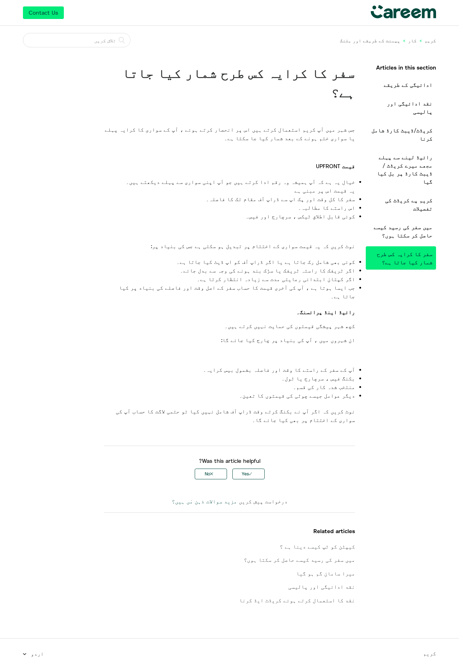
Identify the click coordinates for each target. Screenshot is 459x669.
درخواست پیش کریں (263, 501)
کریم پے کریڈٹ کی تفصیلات (408, 204)
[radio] (248, 474)
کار (412, 40)
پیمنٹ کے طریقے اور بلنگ (370, 40)
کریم (430, 40)
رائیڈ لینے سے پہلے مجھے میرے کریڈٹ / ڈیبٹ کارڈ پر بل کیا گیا (404, 169)
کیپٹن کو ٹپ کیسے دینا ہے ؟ (317, 546)
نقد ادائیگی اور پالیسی (409, 107)
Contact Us (43, 12)
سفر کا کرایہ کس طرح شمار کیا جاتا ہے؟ (404, 258)
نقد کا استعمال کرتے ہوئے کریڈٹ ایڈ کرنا (297, 600)
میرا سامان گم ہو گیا (325, 573)
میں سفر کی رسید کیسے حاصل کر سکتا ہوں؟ (403, 231)
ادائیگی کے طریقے (408, 84)
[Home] (403, 16)
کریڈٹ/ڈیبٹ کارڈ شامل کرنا (402, 134)
